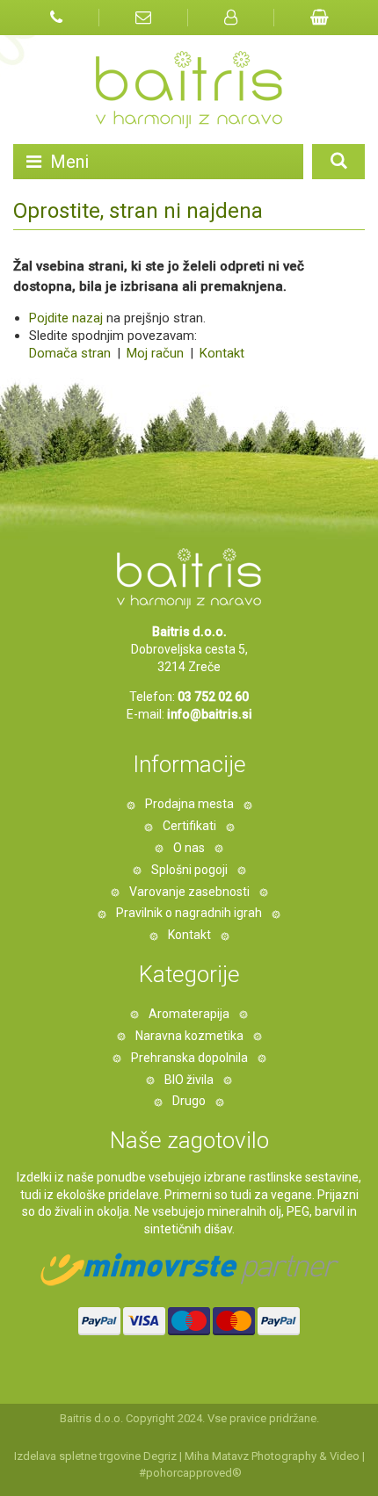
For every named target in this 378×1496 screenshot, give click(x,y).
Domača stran (70, 353)
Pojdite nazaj (66, 318)
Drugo (189, 1101)
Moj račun (157, 353)
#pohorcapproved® (190, 1472)
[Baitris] (189, 89)
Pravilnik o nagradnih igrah (189, 913)
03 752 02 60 (213, 697)
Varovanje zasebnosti (189, 892)
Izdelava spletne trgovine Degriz (95, 1456)
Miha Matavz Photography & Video (272, 1456)
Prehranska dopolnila (189, 1058)
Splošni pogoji (189, 870)
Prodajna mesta (189, 804)
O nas (189, 848)
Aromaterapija (189, 1014)
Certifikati (189, 826)
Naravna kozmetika (189, 1036)
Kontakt (220, 353)
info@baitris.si (209, 714)
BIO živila (189, 1080)
